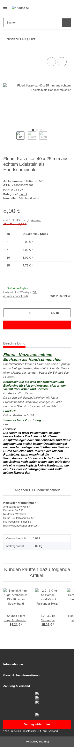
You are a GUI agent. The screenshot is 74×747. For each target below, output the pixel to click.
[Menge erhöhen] (66, 313)
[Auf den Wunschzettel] (62, 61)
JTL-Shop (44, 741)
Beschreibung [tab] (14, 343)
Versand (36, 220)
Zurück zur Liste (16, 38)
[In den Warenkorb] (6, 51)
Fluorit (23, 194)
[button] (54, 12)
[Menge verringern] (7, 313)
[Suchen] (66, 22)
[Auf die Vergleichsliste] (51, 61)
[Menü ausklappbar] (5, 6)
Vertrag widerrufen (37, 724)
